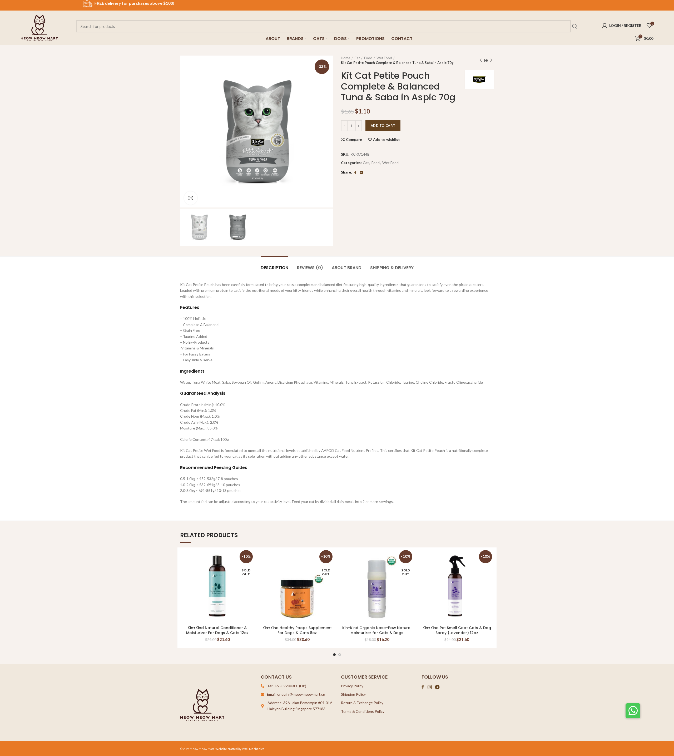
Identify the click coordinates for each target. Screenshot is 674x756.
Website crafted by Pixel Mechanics (239, 748)
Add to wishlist (386, 139)
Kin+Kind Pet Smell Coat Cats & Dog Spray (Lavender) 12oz (457, 630)
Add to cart (383, 125)
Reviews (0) (310, 268)
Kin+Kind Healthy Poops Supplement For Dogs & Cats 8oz (297, 630)
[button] (633, 710)
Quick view (490, 569)
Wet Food (384, 58)
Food (368, 58)
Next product (491, 60)
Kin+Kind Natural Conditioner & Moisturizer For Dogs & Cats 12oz (217, 630)
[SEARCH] (574, 26)
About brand (346, 268)
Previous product (480, 60)
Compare (354, 139)
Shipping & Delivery (392, 268)
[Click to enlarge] (190, 198)
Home (345, 58)
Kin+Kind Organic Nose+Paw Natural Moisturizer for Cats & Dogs (377, 630)
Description (274, 268)
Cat (357, 58)
